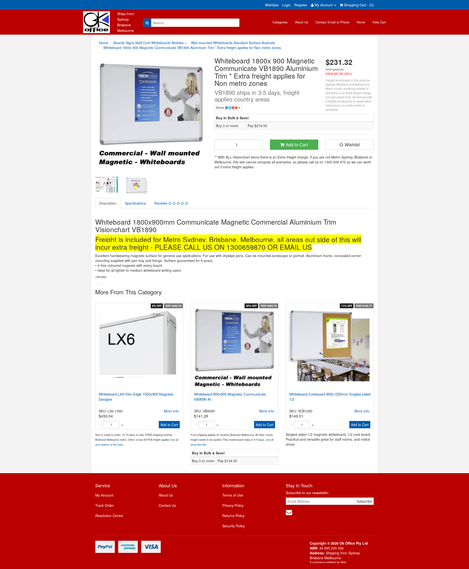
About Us (301, 22)
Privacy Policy (233, 505)
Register (300, 4)
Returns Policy (233, 515)
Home (361, 22)
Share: (220, 107)
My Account (104, 495)
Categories (280, 22)
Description (108, 203)
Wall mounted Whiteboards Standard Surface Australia (233, 42)
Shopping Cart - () (358, 4)
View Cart (379, 22)
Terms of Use (232, 495)
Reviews (161, 203)
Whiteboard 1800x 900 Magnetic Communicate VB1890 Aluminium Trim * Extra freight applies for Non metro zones (192, 47)
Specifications (135, 203)
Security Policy (233, 525)
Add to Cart (296, 144)
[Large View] (106, 184)
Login (286, 4)
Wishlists (271, 4)
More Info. (172, 411)
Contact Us (167, 505)
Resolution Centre (109, 515)
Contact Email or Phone (332, 22)
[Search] (147, 23)
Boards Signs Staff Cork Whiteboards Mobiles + (150, 42)
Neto (343, 562)
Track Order (104, 505)
